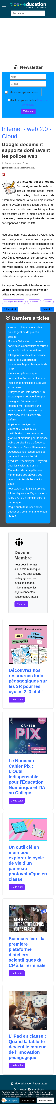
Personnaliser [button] (45, 1100)
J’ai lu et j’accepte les (29, 102)
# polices (34, 301)
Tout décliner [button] (28, 1100)
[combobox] (28, 13)
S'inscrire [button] (21, 604)
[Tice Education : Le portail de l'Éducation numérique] (28, 5)
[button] (3, 1100)
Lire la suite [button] (17, 699)
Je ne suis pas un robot (24, 92)
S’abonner (28, 111)
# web (48, 301)
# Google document (13, 301)
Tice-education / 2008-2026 (31, 1083)
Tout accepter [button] (10, 1100)
